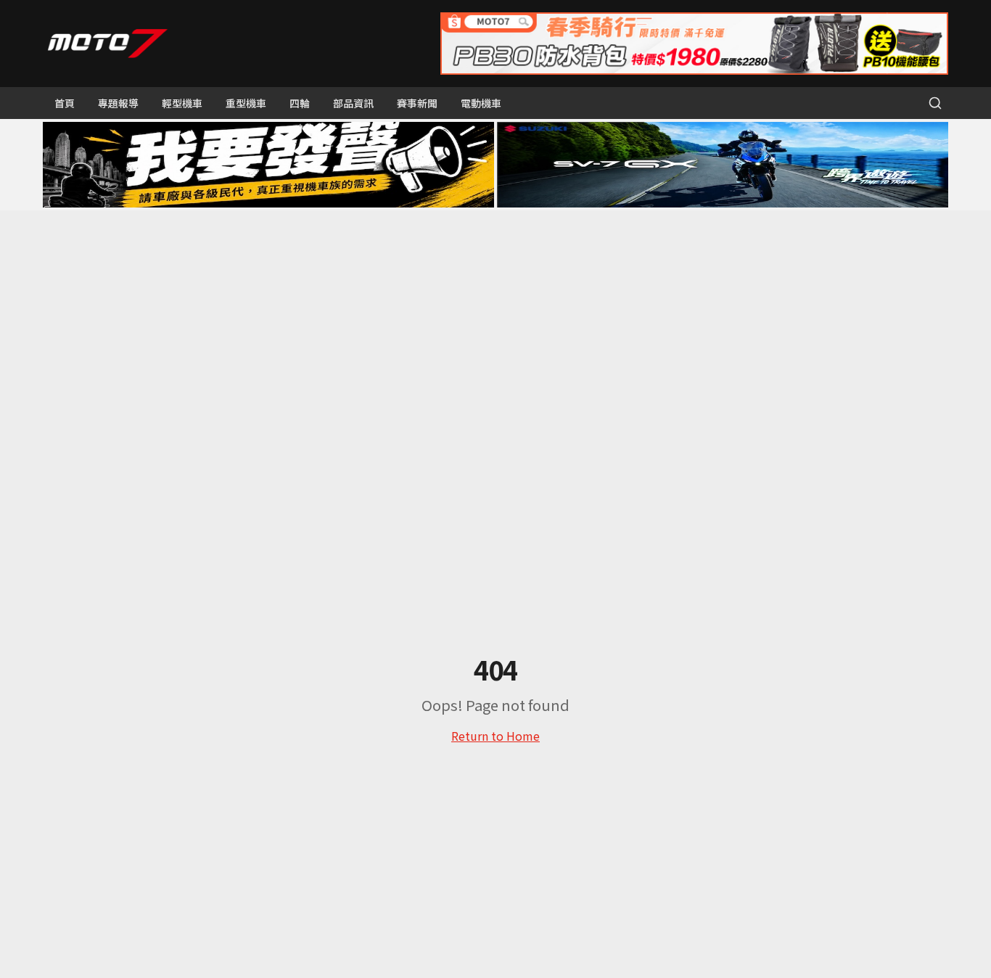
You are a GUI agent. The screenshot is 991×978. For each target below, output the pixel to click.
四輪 (299, 103)
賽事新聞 (417, 103)
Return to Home (495, 735)
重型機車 (246, 103)
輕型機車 (182, 103)
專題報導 (118, 103)
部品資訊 (353, 103)
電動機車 (481, 103)
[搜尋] (935, 103)
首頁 (64, 103)
